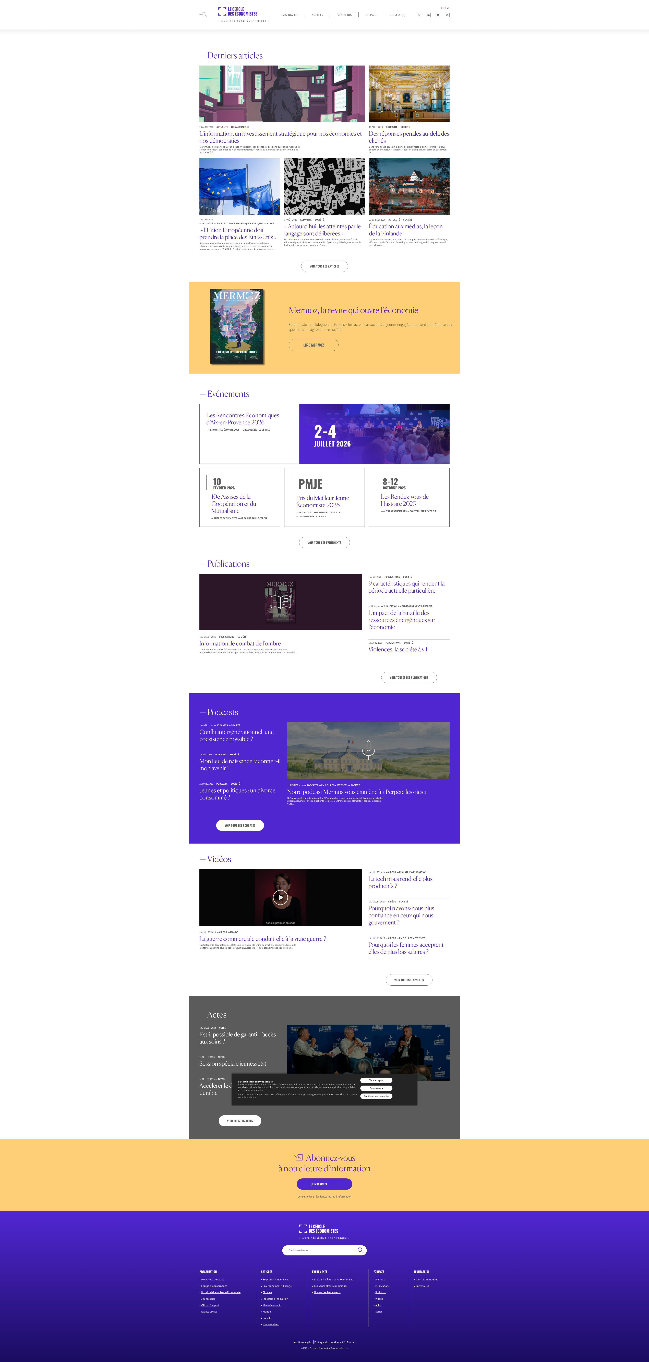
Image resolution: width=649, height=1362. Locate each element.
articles (266, 1271)
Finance (267, 1292)
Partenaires (422, 1286)
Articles (317, 15)
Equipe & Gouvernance (214, 1286)
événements (319, 1271)
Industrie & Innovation (275, 1298)
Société (267, 1318)
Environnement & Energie (277, 1286)
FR (442, 7)
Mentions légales (303, 1342)
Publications (382, 1286)
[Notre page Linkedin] (428, 15)
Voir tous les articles (324, 266)
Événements (344, 15)
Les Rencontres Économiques (330, 1286)
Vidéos (379, 1298)
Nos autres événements (327, 1292)
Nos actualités (271, 1324)
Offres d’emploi (210, 1305)
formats (379, 1271)
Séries (378, 1311)
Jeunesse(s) (208, 1298)
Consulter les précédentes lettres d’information (324, 1196)
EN (448, 7)
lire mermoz (313, 345)
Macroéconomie (272, 1305)
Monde (267, 1311)
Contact (351, 1342)
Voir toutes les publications (409, 677)
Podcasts (380, 1292)
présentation (208, 1271)
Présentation (289, 15)
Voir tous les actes (240, 1121)
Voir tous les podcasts (240, 825)
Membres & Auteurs (212, 1279)
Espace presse (209, 1311)
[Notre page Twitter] (419, 15)
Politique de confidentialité (329, 1342)
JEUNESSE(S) (397, 15)
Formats (370, 15)
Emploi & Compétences (276, 1279)
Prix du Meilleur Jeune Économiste (221, 1292)
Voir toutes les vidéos (409, 980)
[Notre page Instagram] (447, 15)
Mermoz (380, 1279)
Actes (378, 1305)
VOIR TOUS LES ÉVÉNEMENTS (324, 542)
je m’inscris (319, 1184)
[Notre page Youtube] (438, 15)
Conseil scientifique (427, 1279)
